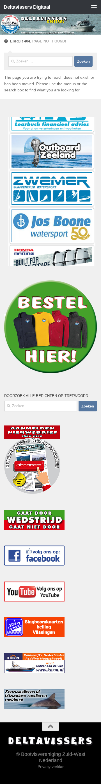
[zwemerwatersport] (52, 164)
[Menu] (94, 7)
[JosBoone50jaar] (52, 201)
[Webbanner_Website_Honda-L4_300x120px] (52, 238)
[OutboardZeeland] (52, 127)
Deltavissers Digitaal (27, 7)
